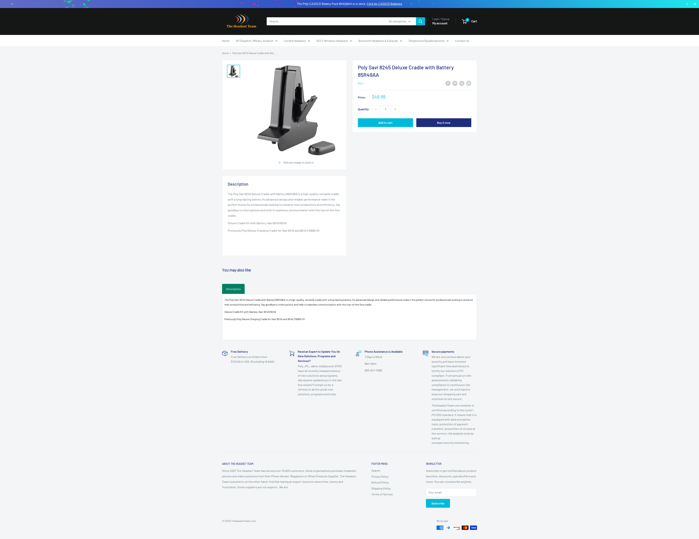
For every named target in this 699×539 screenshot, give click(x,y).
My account (439, 23)
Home (226, 40)
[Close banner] (695, 4)
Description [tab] (233, 289)
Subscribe (438, 503)
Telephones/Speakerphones (426, 40)
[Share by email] (468, 83)
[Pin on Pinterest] (454, 83)
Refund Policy (380, 482)
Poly (361, 83)
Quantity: (364, 109)
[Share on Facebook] (448, 83)
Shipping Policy (381, 488)
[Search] (420, 21)
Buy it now (443, 122)
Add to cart (385, 122)
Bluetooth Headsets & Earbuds (378, 40)
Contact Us (462, 40)
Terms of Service (382, 494)
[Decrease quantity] (376, 109)
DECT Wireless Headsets (332, 40)
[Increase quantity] (395, 109)
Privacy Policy (379, 476)
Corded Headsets (295, 40)
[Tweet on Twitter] (461, 83)
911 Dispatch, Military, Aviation (254, 40)
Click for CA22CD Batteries (384, 3)
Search (375, 470)
